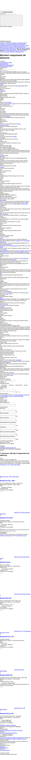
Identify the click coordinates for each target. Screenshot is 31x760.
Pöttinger (12, 51)
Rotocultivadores (4, 48)
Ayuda (10, 733)
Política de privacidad (18, 737)
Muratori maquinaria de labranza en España (11, 730)
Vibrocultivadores (21, 44)
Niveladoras (22, 48)
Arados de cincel (9, 46)
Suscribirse (3, 532)
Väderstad (17, 51)
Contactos (14, 733)
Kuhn (19, 50)
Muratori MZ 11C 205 (6, 713)
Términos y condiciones (6, 737)
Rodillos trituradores (11, 49)
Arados (15, 46)
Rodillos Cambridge (14, 48)
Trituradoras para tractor (6, 45)
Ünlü (22, 51)
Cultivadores (3, 44)
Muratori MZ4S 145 (6, 675)
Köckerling (2, 51)
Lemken (8, 51)
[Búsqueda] (11, 20)
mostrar (2, 446)
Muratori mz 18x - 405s (7, 480)
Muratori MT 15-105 (6, 518)
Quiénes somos (4, 733)
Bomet (11, 50)
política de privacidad (5, 535)
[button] (15, 34)
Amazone (7, 50)
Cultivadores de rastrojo (18, 45)
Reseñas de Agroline (10, 738)
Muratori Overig (5, 562)
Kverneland (24, 50)
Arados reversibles (11, 44)
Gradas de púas (21, 46)
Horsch (15, 50)
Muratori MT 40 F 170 (7, 636)
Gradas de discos (22, 43)
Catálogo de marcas (21, 738)
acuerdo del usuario (21, 535)
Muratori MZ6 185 (5, 598)
